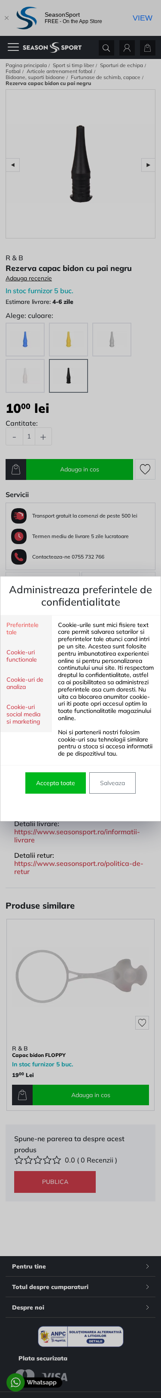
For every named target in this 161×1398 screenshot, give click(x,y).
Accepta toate (55, 783)
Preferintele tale (22, 628)
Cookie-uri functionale (21, 656)
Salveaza (112, 783)
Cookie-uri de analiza (24, 683)
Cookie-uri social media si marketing (23, 714)
